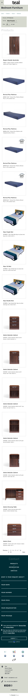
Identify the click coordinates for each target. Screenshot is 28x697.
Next (23, 552)
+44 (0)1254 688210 (12, 681)
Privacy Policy (10, 627)
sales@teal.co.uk (12, 677)
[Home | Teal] (16, 2)
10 (10, 552)
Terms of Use (22, 625)
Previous (5, 550)
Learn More (11, 633)
